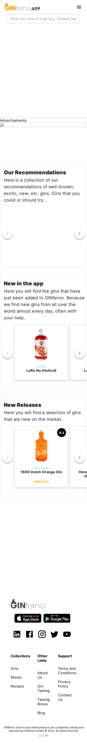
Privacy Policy (64, 683)
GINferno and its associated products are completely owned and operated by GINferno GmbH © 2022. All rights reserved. (43, 729)
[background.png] (43, 125)
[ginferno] (34, 607)
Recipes (17, 686)
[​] (43, 18)
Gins (14, 668)
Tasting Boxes (43, 701)
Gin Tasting (43, 688)
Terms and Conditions (67, 670)
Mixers (16, 677)
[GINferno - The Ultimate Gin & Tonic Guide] (22, 7)
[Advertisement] (43, 72)
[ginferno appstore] (27, 619)
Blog (41, 713)
